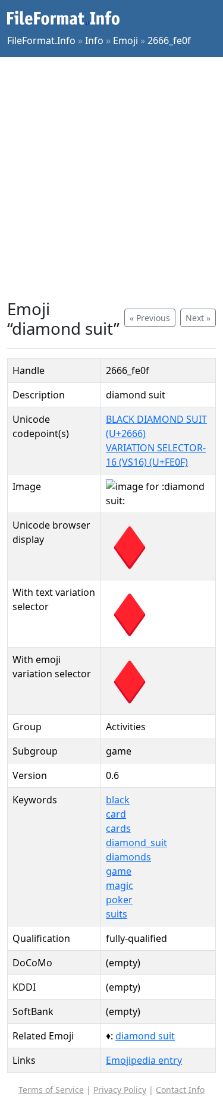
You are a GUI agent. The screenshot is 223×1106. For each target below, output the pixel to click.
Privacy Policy (119, 1089)
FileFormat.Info (41, 40)
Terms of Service (51, 1089)
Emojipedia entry (144, 1060)
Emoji (125, 40)
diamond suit (145, 1035)
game (118, 871)
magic (119, 885)
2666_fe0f (169, 40)
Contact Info (180, 1089)
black (118, 799)
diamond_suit (136, 842)
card (116, 814)
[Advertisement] (111, 178)
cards (118, 828)
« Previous (150, 317)
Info (94, 40)
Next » (198, 317)
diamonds (128, 856)
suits (116, 913)
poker (119, 899)
